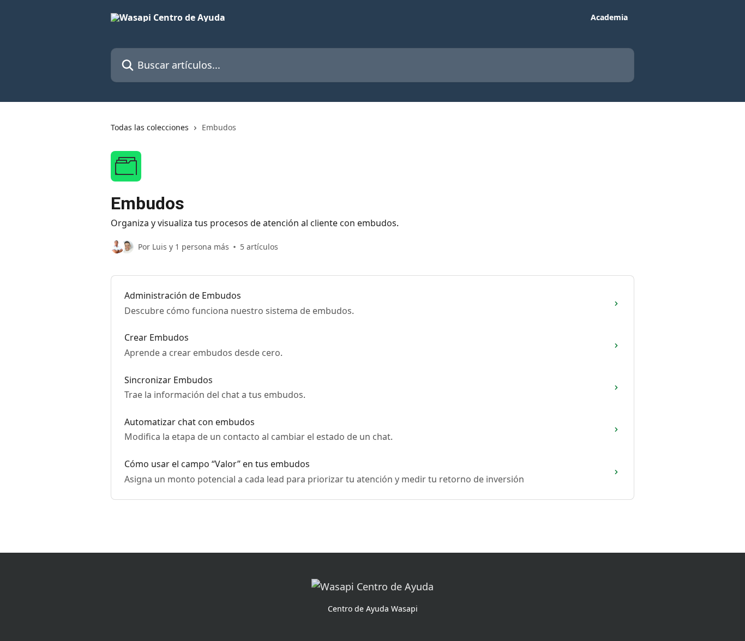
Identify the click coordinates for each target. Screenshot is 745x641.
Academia (609, 17)
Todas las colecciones (150, 127)
